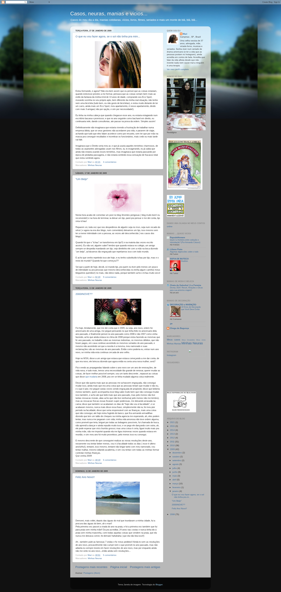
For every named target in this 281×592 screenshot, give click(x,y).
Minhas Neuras (95, 165)
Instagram (171, 355)
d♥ (171, 324)
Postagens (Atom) (91, 573)
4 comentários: (110, 162)
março (175, 484)
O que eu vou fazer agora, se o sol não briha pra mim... (108, 36)
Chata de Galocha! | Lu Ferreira (185, 285)
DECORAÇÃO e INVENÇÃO (183, 305)
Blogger (159, 584)
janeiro (175, 491)
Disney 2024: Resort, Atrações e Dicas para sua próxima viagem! (186, 289)
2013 (172, 434)
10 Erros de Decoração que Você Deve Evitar (191, 308)
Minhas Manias (174, 344)
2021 (172, 422)
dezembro (177, 453)
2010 (172, 445)
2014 (172, 430)
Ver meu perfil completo (178, 69)
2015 (172, 426)
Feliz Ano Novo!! (85, 477)
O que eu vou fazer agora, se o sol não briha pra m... (188, 496)
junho (175, 472)
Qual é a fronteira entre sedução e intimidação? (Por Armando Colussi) (185, 241)
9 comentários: (110, 277)
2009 (172, 449)
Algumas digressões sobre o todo (184, 252)
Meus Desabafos (188, 340)
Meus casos (173, 339)
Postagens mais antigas (145, 567)
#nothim (184, 261)
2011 (172, 442)
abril (174, 480)
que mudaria (91, 377)
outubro (176, 457)
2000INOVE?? (84, 294)
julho (174, 468)
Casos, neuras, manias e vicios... (109, 14)
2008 (172, 514)
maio (175, 476)
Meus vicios (201, 340)
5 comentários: (110, 460)
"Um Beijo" (82, 179)
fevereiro (176, 487)
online (169, 226)
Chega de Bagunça (179, 328)
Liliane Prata (176, 249)
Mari (185, 34)
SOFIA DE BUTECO (179, 259)
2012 (172, 438)
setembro (177, 460)
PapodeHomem (177, 237)
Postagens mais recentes (91, 567)
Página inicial (118, 567)
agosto (175, 464)
